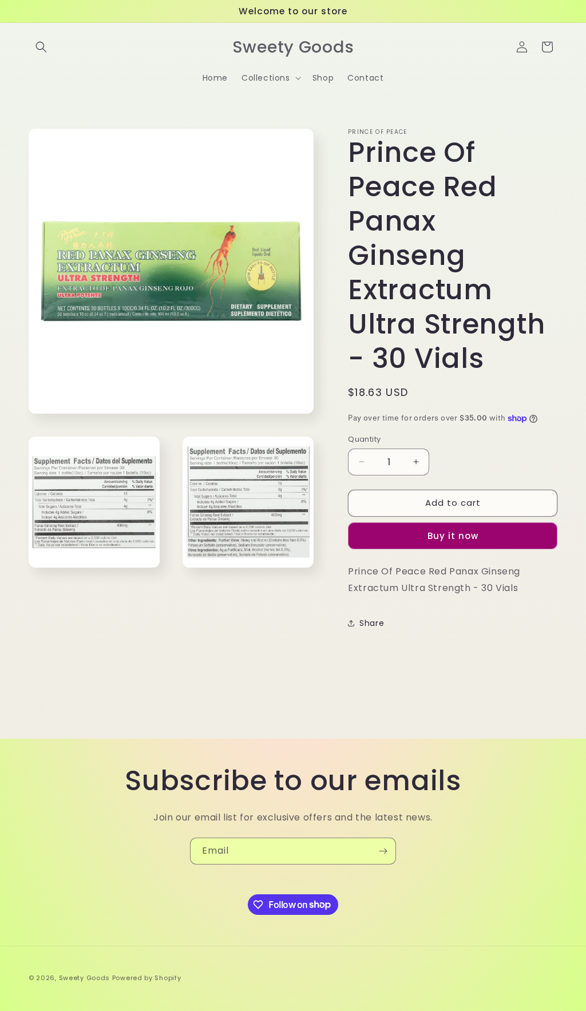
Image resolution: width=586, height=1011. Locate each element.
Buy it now (452, 536)
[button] (41, 47)
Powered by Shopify (146, 977)
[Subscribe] (382, 851)
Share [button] (371, 623)
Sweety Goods (84, 977)
